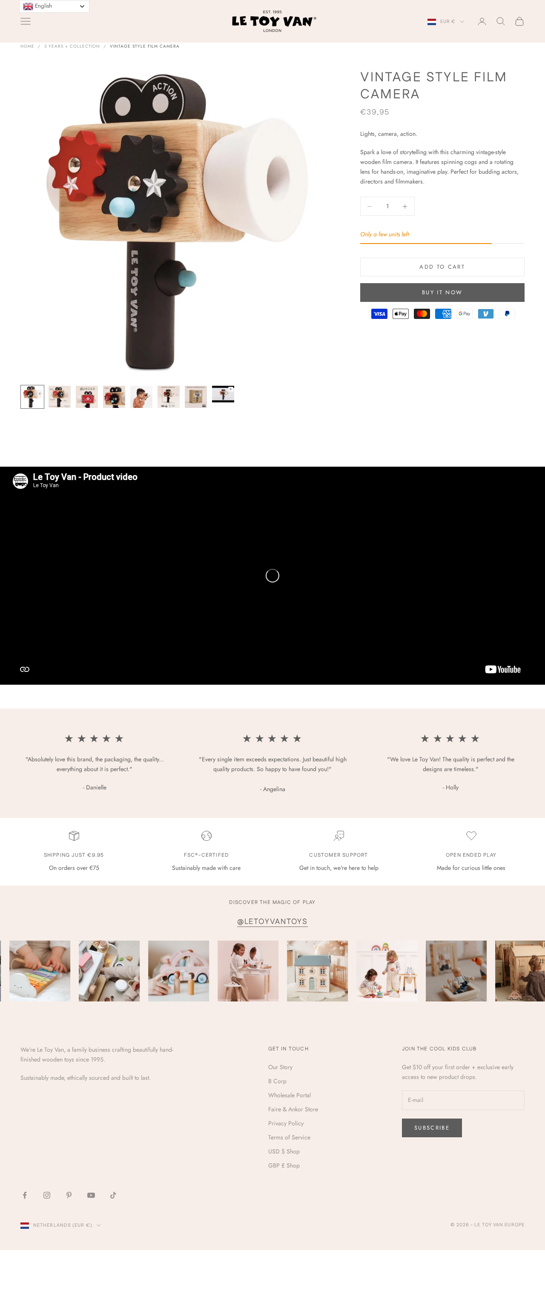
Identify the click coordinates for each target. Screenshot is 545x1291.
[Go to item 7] (196, 397)
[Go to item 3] (87, 397)
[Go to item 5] (141, 397)
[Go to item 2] (60, 397)
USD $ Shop (284, 1151)
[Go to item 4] (114, 397)
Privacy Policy (286, 1123)
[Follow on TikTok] (113, 1195)
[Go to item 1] (32, 397)
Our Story (280, 1067)
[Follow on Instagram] (47, 1195)
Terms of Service (289, 1137)
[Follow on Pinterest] (69, 1195)
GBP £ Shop (284, 1165)
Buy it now (442, 292)
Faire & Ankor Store (293, 1109)
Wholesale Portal (289, 1095)
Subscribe (432, 1128)
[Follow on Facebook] (24, 1195)
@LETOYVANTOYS (272, 921)
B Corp (277, 1081)
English (42, 6)
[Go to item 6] (169, 397)
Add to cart (442, 267)
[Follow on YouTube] (91, 1195)
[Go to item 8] (223, 394)
